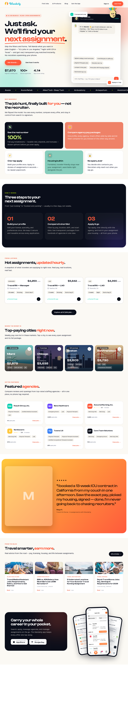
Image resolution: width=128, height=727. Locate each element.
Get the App (75, 4)
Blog (66, 4)
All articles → (116, 554)
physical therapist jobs (81, 63)
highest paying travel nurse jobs (84, 58)
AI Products (56, 4)
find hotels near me (80, 72)
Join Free (117, 4)
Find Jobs (45, 4)
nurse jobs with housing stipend (99, 67)
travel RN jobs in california (105, 58)
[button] (24, 290)
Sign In (106, 4)
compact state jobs (80, 67)
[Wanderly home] (13, 4)
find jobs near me (97, 63)
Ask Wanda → (13, 62)
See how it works (32, 62)
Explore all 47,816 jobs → (64, 312)
